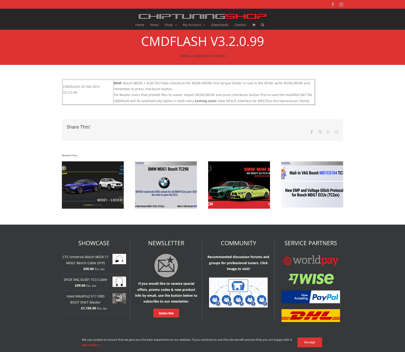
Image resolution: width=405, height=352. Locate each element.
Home (184, 56)
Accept (309, 342)
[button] (262, 25)
